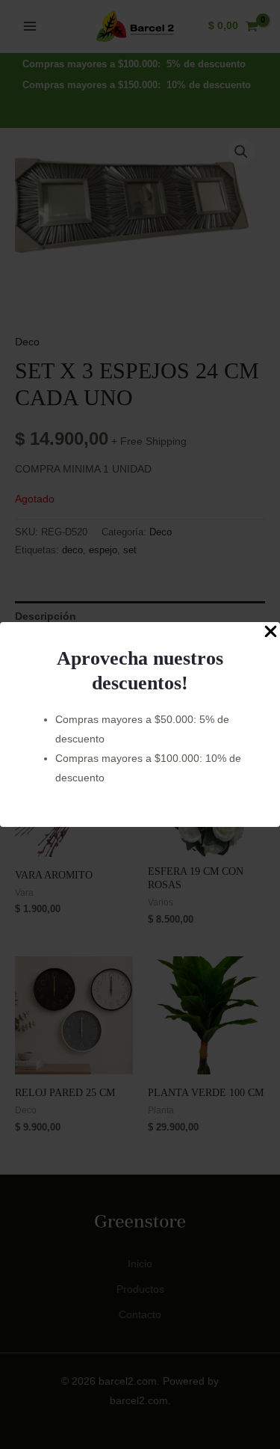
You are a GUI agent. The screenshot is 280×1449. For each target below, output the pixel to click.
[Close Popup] (270, 632)
